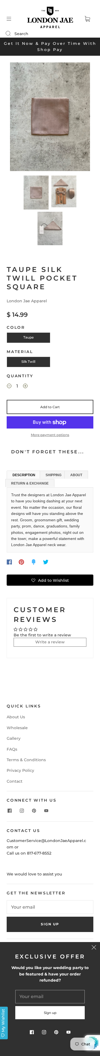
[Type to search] (8, 34)
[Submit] (12, 33)
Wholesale (17, 727)
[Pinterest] (21, 562)
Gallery (14, 738)
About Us (16, 716)
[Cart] (87, 19)
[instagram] (22, 811)
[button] (18, 117)
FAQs (12, 749)
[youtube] (46, 811)
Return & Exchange (30, 483)
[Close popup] (94, 948)
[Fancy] (34, 562)
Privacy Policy (20, 770)
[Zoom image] (50, 117)
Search (21, 33)
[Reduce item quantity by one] (9, 387)
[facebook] (9, 811)
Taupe (28, 337)
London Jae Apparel (27, 300)
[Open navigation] (13, 19)
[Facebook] (9, 562)
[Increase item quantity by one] (25, 387)
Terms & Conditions (26, 759)
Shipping (53, 475)
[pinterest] (34, 811)
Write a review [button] (50, 641)
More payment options (50, 435)
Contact (14, 781)
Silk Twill (28, 361)
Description (23, 475)
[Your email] (50, 907)
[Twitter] (46, 562)
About (76, 475)
